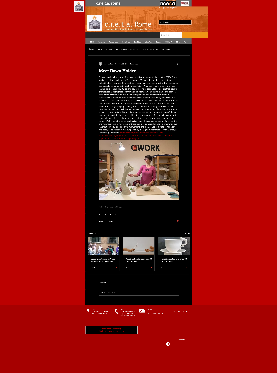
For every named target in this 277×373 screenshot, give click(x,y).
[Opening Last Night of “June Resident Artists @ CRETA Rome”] (103, 246)
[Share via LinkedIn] (110, 214)
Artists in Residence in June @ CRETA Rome (139, 260)
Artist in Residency (105, 49)
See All (187, 233)
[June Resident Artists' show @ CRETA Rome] (174, 246)
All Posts (91, 49)
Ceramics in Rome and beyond (127, 49)
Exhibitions (166, 49)
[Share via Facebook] (100, 214)
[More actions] (177, 64)
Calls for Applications (150, 49)
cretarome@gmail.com (155, 313)
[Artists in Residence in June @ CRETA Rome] (139, 246)
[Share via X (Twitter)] (105, 214)
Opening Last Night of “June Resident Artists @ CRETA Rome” (103, 260)
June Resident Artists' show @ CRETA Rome (174, 260)
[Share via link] (116, 214)
